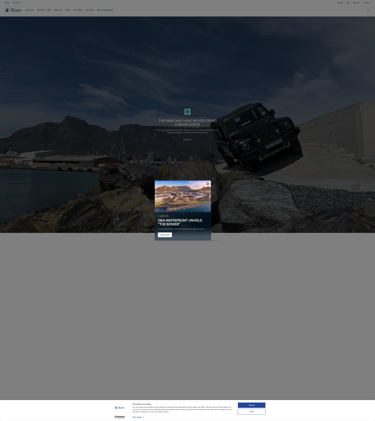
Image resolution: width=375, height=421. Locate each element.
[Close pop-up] (207, 183)
